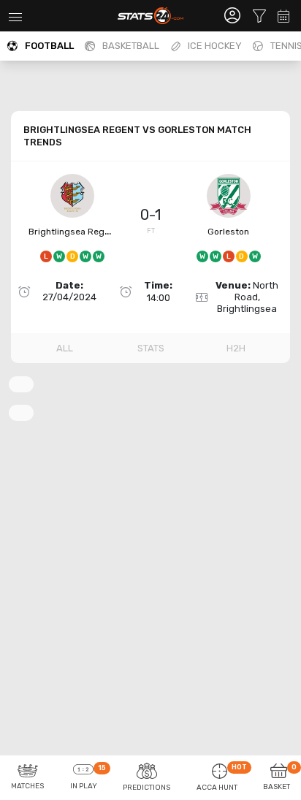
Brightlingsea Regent (73, 231)
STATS (150, 348)
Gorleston (228, 231)
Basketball (130, 45)
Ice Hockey (215, 45)
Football (49, 45)
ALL (64, 348)
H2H (235, 348)
